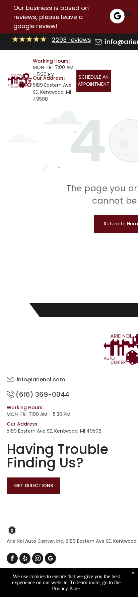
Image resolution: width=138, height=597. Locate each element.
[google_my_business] (50, 559)
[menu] (128, 13)
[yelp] (24, 559)
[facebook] (12, 559)
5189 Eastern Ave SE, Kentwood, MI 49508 (52, 92)
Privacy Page (66, 588)
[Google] (117, 17)
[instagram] (37, 559)
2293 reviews (71, 39)
